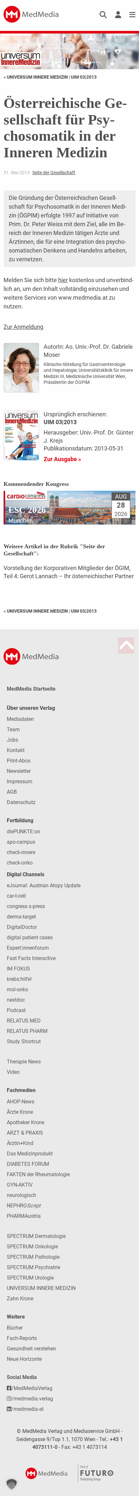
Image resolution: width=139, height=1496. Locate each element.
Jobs (12, 740)
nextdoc (16, 1000)
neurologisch (21, 1195)
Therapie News (24, 1062)
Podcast (16, 1010)
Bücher (15, 1328)
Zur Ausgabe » (62, 459)
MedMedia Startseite (31, 689)
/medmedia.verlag (32, 1399)
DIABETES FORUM (28, 1164)
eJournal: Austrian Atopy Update (43, 885)
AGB (12, 792)
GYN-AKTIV (20, 1185)
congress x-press (26, 906)
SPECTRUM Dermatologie (36, 1236)
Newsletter (19, 771)
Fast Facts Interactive (31, 958)
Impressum (19, 781)
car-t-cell (16, 896)
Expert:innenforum (28, 948)
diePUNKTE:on (23, 831)
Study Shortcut (24, 1041)
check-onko (20, 863)
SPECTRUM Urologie (30, 1278)
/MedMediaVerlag (31, 1388)
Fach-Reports (22, 1338)
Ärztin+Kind (20, 1143)
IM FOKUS (18, 969)
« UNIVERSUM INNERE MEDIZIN (36, 77)
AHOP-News (20, 1102)
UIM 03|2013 (84, 77)
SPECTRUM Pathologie (33, 1257)
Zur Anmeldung (23, 326)
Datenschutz (21, 802)
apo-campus (21, 842)
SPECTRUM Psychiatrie (33, 1267)
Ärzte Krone (20, 1112)
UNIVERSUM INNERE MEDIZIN (41, 1288)
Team (13, 729)
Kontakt (16, 750)
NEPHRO (23, 1206)
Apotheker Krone (25, 1122)
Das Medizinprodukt (30, 1154)
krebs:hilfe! (19, 979)
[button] (11, 1484)
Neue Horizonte (24, 1359)
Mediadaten (20, 719)
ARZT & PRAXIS (25, 1133)
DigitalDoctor (22, 927)
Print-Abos (18, 761)
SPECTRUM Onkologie (32, 1246)
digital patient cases (30, 937)
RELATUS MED (24, 1021)
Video (13, 1072)
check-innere (21, 852)
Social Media (22, 1377)
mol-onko (17, 989)
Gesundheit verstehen (31, 1349)
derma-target (21, 917)
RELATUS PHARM (27, 1031)
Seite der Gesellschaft (53, 172)
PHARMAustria (24, 1216)
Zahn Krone (20, 1298)
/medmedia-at (27, 1409)
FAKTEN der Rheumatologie (38, 1174)
